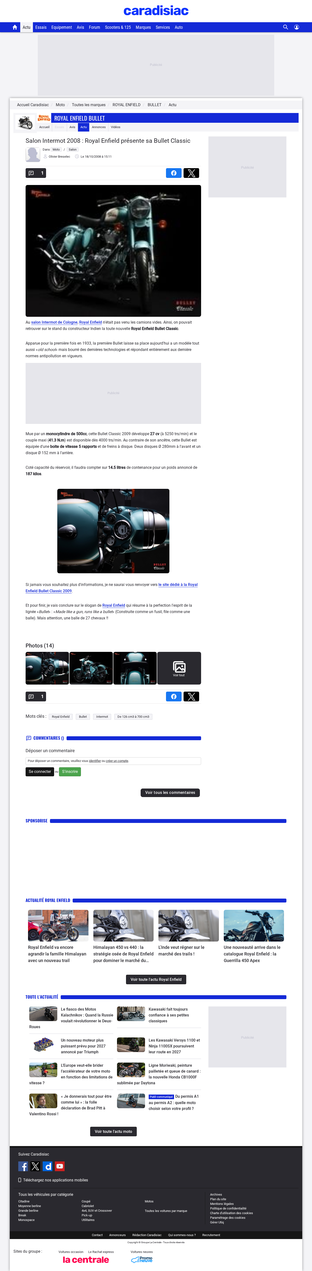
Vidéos (115, 127)
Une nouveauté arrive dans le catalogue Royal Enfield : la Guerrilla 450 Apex (252, 954)
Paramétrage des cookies (227, 1218)
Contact (97, 1235)
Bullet (83, 716)
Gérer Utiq (217, 1222)
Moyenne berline (29, 1206)
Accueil (44, 127)
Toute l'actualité (42, 997)
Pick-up (87, 1215)
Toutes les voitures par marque (166, 1211)
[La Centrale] (86, 1264)
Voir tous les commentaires (170, 792)
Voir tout (179, 675)
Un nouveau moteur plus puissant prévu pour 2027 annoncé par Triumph (83, 1046)
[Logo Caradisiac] (156, 19)
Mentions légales (222, 1204)
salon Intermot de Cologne (54, 322)
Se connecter (40, 771)
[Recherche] (285, 27)
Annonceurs (117, 1235)
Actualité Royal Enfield (48, 900)
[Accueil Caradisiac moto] (15, 27)
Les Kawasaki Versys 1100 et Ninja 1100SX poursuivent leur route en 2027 (174, 1046)
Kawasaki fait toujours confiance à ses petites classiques (169, 1015)
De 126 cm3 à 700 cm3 (133, 716)
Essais (41, 27)
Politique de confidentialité (228, 1208)
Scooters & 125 (118, 27)
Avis (80, 27)
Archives (216, 1194)
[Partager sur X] (192, 171)
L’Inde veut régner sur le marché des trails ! (181, 950)
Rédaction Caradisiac (147, 1235)
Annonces (99, 127)
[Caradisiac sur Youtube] (60, 1167)
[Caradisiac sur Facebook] (23, 1167)
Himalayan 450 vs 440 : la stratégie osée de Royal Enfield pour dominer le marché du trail (123, 954)
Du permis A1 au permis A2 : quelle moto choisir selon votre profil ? (174, 1102)
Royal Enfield (90, 322)
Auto (179, 27)
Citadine (23, 1201)
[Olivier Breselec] (33, 161)
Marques (143, 27)
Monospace (26, 1220)
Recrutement (211, 1235)
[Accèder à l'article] (58, 926)
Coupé (86, 1201)
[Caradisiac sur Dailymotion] (48, 1167)
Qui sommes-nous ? (182, 1235)
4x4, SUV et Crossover (97, 1210)
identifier (95, 761)
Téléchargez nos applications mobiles (55, 1180)
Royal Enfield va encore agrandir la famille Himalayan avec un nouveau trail (57, 954)
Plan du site (218, 1199)
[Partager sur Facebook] (175, 171)
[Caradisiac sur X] (35, 1167)
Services (163, 27)
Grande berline (28, 1210)
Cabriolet (88, 1206)
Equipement (61, 27)
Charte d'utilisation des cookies (231, 1213)
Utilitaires (88, 1220)
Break (22, 1215)
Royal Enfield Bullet (79, 117)
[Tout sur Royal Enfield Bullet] (25, 128)
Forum (94, 27)
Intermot (102, 716)
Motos (149, 1201)
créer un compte (117, 761)
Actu (26, 27)
